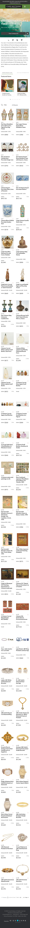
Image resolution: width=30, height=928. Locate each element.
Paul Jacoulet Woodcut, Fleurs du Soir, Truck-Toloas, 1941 (6, 551)
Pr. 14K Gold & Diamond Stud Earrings (20, 681)
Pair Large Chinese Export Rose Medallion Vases (21, 125)
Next (26, 897)
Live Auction (7, 17)
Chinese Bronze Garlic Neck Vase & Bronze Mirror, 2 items (22, 317)
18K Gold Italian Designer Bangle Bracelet (21, 815)
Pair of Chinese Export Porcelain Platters (22, 188)
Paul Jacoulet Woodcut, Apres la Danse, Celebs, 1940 (22, 513)
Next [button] (27, 89)
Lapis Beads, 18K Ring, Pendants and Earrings (22, 649)
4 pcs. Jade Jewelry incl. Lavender (6, 649)
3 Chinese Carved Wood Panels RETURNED (6, 617)
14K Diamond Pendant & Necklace (7, 847)
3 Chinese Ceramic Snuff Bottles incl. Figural (21, 415)
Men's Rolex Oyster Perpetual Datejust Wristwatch (6, 815)
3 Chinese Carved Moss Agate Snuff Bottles (21, 384)
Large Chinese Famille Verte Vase (22, 221)
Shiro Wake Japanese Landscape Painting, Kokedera (22, 550)
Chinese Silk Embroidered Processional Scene (21, 617)
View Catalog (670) (13, 33)
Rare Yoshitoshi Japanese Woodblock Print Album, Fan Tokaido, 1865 (22, 479)
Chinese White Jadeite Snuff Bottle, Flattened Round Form (22, 350)
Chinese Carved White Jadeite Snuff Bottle (7, 384)
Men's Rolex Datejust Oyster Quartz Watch (22, 782)
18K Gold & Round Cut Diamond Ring (6, 713)
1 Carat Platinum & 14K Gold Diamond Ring (21, 848)
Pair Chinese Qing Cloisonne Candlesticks (6, 317)
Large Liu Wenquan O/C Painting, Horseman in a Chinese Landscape (6, 586)
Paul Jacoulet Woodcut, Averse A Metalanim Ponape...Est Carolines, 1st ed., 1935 (6, 515)
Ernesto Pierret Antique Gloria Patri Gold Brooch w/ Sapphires (7, 749)
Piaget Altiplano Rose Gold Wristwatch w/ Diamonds (7, 783)
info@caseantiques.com (15, 3)
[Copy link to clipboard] (8, 40)
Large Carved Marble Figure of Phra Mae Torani (22, 286)
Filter (5, 105)
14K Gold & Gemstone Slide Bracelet (7, 880)
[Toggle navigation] (24, 6)
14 (23, 897)
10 (20, 897)
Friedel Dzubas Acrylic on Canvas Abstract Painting (6, 94)
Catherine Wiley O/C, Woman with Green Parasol (21, 94)
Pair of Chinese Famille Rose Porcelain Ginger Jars (7, 158)
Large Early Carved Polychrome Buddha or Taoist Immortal (7, 286)
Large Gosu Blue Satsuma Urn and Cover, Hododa (6, 253)
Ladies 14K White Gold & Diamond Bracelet (6, 681)
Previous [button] (3, 89)
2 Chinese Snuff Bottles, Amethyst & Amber (22, 446)
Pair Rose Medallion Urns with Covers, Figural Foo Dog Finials (7, 126)
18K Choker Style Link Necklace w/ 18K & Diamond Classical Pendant (22, 715)
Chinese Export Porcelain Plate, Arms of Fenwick (7, 189)
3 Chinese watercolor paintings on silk (7, 478)
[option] (7, 87)
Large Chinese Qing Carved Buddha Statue (21, 253)
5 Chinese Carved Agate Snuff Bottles (6, 414)
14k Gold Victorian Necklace (21, 880)
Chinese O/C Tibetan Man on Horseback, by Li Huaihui (22, 585)
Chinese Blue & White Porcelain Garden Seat (7, 222)
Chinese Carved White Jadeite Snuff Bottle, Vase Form (7, 349)
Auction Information (23, 72)
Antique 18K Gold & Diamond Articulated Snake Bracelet (22, 748)
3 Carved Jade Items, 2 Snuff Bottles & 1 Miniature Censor (7, 446)
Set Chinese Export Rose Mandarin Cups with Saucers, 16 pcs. (22, 158)
